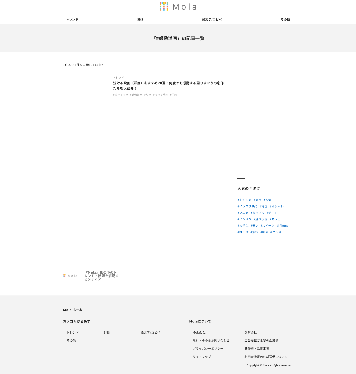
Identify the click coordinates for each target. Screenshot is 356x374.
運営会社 (251, 6)
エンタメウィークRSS (220, 6)
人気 (268, 199)
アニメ (243, 212)
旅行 (255, 232)
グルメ (276, 232)
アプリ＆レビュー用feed (197, 6)
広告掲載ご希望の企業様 (267, 6)
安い (255, 225)
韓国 (264, 206)
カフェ (276, 219)
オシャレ (277, 206)
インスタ (245, 219)
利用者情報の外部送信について (181, 6)
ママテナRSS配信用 (228, 6)
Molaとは (243, 6)
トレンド (72, 19)
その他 (285, 19)
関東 (265, 232)
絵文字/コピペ (212, 19)
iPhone (283, 225)
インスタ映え (248, 206)
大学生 (243, 225)
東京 (258, 199)
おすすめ (245, 199)
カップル (258, 212)
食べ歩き (261, 219)
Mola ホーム (73, 309)
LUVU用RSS (204, 6)
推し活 (243, 232)
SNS (140, 19)
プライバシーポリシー (282, 6)
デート (273, 212)
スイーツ (268, 225)
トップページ (235, 6)
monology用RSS (189, 6)
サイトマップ (290, 6)
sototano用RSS (212, 6)
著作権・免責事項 (259, 6)
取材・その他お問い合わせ (274, 6)
